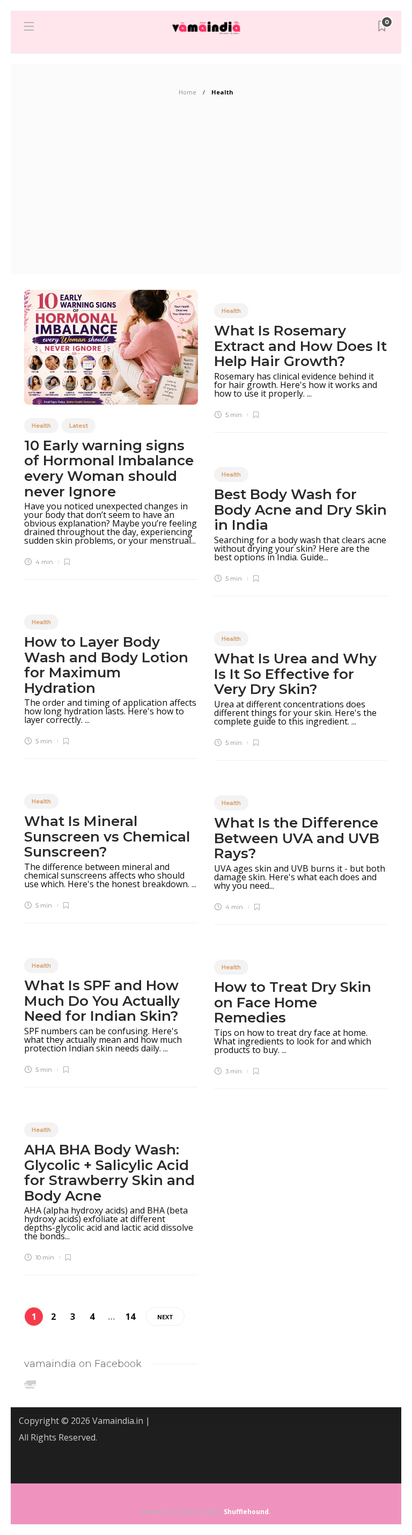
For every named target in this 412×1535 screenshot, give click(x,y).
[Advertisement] (206, 193)
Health (41, 425)
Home (187, 92)
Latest (78, 425)
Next (165, 1317)
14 (130, 1316)
